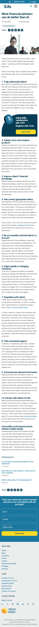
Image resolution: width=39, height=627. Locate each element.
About (4, 550)
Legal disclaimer (8, 583)
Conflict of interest (9, 591)
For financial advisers (9, 26)
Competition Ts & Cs (9, 581)
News (4, 553)
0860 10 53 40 (19, 2)
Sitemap (5, 569)
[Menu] (35, 6)
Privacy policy (7, 586)
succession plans (30, 416)
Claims (4, 558)
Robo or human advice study (17, 308)
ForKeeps (5, 566)
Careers (4, 561)
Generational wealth (9, 564)
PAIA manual (6, 589)
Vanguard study (24, 225)
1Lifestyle (5, 556)
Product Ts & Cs (8, 578)
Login (34, 2)
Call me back (19, 533)
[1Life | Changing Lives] (7, 6)
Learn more (26, 132)
